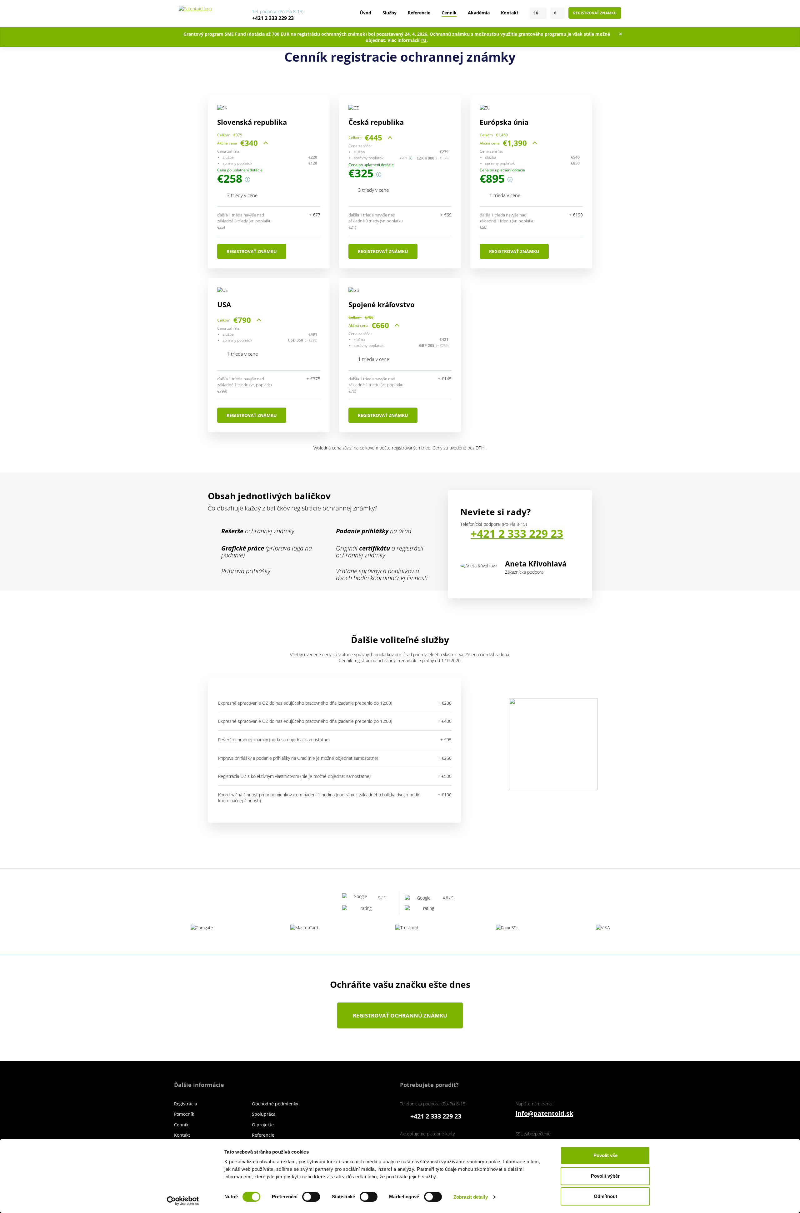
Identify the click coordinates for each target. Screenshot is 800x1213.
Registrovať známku (595, 13)
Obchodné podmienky (275, 1104)
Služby (389, 13)
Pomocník (184, 1114)
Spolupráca (264, 1114)
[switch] (311, 1196)
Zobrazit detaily (470, 1197)
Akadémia (479, 13)
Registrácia (185, 1104)
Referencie (419, 13)
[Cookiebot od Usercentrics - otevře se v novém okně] (183, 1200)
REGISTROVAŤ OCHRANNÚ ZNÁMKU (400, 1015)
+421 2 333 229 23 (273, 18)
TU (424, 40)
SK (535, 13)
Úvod (365, 13)
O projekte (263, 1125)
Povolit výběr (605, 1176)
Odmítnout (605, 1196)
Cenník (449, 13)
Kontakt (509, 13)
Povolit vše (605, 1155)
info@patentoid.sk (544, 1113)
